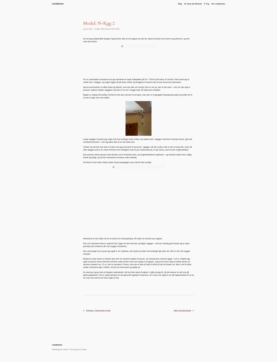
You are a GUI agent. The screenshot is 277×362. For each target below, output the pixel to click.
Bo (98, 29)
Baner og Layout (105, 29)
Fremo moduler (115, 29)
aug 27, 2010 (87, 29)
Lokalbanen (58, 3)
